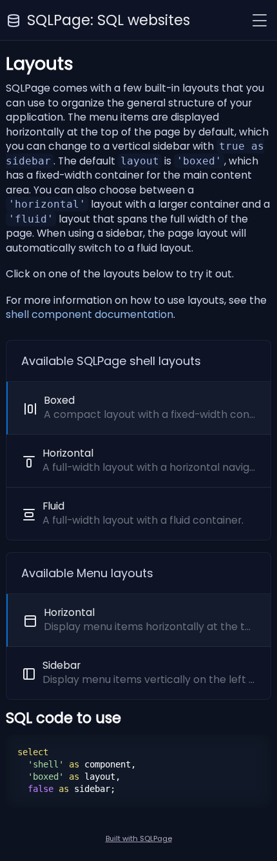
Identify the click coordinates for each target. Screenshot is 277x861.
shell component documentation (89, 314)
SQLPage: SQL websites (108, 20)
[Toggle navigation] (259, 20)
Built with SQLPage (139, 838)
